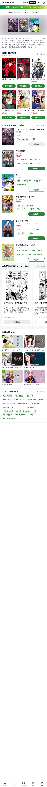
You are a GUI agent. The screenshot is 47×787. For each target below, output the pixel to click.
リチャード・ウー (21, 223)
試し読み (36, 190)
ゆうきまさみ (20, 199)
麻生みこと (19, 247)
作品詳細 (36, 144)
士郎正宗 (18, 153)
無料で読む (8, 86)
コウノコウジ (33, 223)
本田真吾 (18, 132)
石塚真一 (18, 178)
